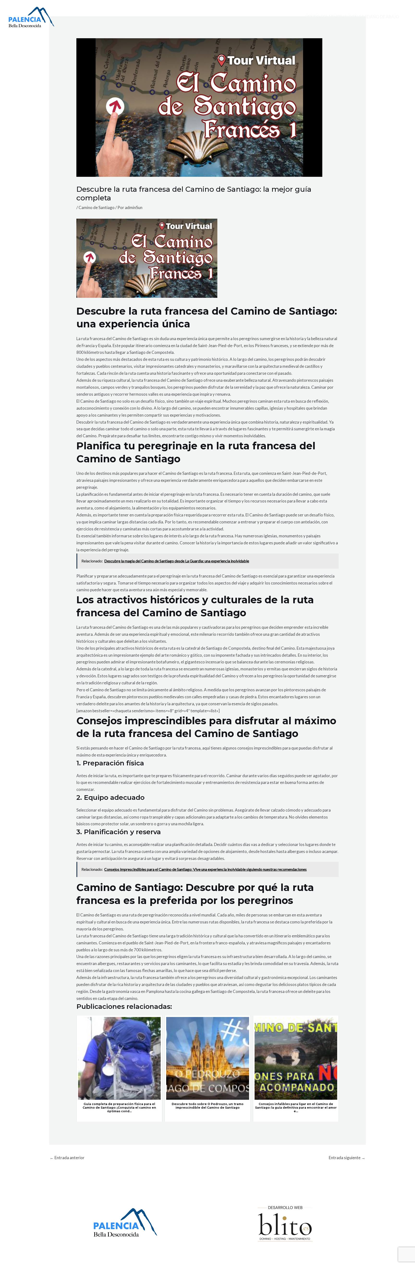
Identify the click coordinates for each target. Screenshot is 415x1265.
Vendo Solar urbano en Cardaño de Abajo (352, 16)
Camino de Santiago (97, 207)
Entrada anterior (67, 1157)
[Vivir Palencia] (31, 16)
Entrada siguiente (347, 1157)
